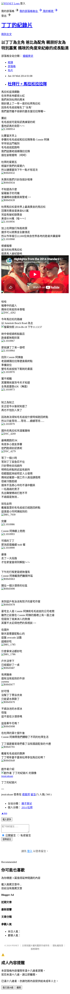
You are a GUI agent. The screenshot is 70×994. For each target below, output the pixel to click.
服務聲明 (35, 949)
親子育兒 (26, 803)
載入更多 (7, 819)
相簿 (10, 62)
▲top (4, 813)
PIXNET (15, 945)
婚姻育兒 (28, 56)
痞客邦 (26, 794)
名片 (10, 70)
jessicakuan (7, 776)
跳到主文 (6, 34)
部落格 (12, 66)
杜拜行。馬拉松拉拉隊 (27, 84)
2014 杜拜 (27, 807)
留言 (33, 794)
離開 (19, 987)
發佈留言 (7, 839)
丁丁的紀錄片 (17, 25)
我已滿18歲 (8, 987)
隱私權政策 (58, 945)
